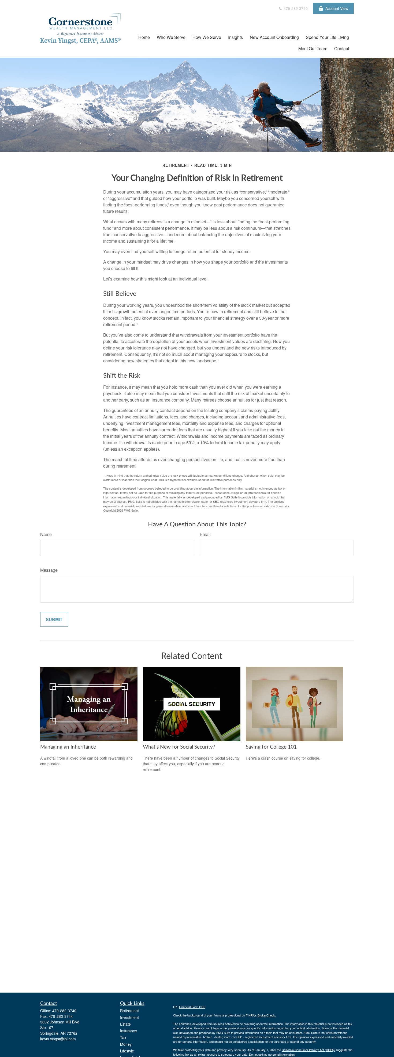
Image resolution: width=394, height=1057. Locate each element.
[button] (144, 36)
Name (46, 534)
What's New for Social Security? (179, 747)
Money (126, 1044)
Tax (123, 1037)
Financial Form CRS (192, 1007)
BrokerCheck (266, 1015)
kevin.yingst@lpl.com (58, 1038)
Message (49, 570)
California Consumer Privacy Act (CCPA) (308, 1050)
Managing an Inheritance (68, 747)
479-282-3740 (295, 8)
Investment (129, 1017)
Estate (125, 1024)
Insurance (128, 1030)
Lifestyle (127, 1051)
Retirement (129, 1010)
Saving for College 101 (271, 747)
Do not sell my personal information (272, 1054)
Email (205, 534)
